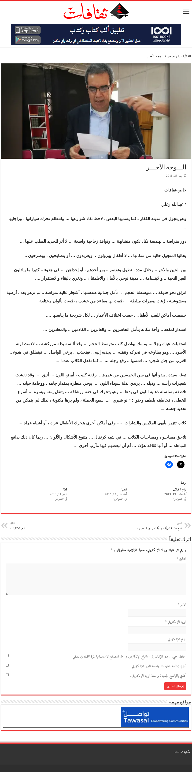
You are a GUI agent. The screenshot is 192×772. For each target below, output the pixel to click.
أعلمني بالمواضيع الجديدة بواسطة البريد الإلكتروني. (158, 676)
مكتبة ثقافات (182, 752)
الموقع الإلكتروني (177, 639)
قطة (65, 490)
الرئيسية (183, 56)
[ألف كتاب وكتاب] (96, 34)
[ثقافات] (96, 10)
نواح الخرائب (179, 490)
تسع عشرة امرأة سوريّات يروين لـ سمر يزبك (158, 526)
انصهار (123, 490)
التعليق (181, 559)
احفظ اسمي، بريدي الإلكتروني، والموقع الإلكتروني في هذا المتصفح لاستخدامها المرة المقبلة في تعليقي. (128, 657)
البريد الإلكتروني (175, 622)
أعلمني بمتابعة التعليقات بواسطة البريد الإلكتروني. (158, 666)
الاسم (182, 605)
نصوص (171, 56)
